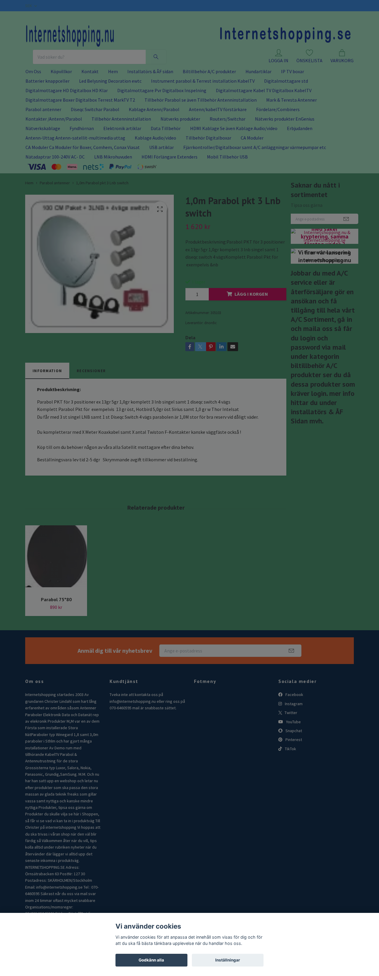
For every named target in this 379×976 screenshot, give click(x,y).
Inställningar (227, 960)
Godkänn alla (151, 960)
